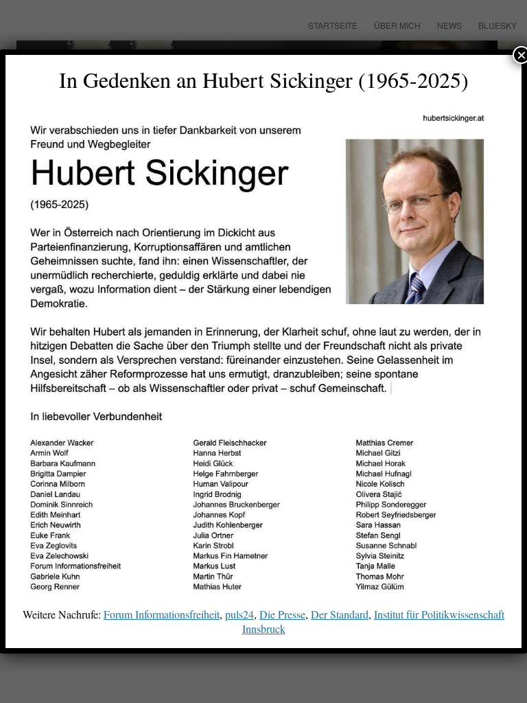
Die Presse (282, 614)
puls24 (239, 614)
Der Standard (339, 614)
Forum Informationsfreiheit (162, 614)
